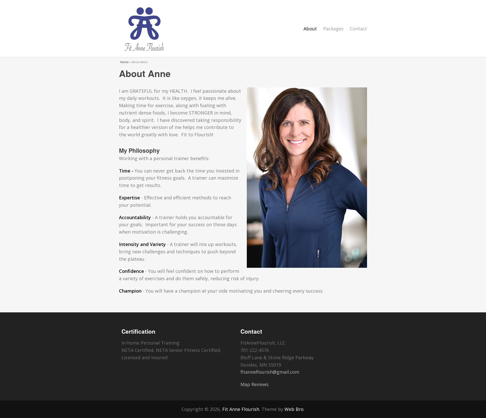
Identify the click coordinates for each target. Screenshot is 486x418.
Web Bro (294, 409)
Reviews (260, 384)
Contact (358, 29)
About (310, 29)
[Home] (144, 28)
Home (124, 62)
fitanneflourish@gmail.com (269, 372)
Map (245, 384)
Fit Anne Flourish (240, 409)
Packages (333, 29)
